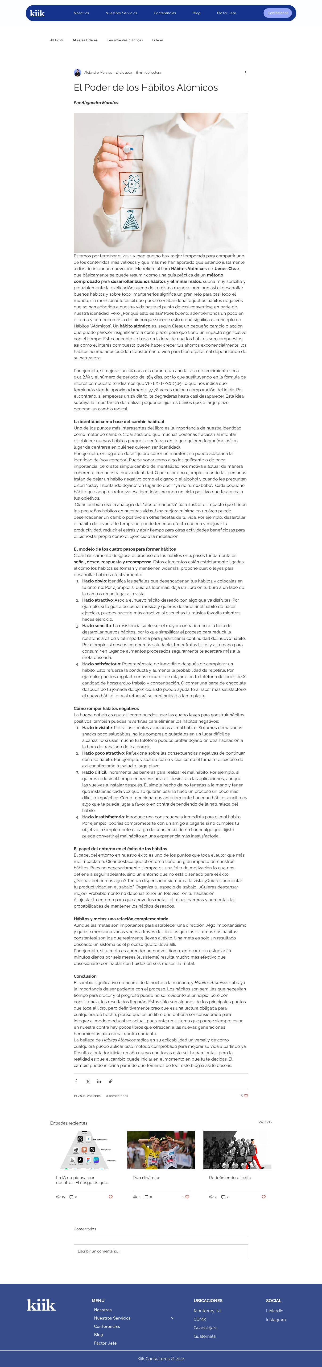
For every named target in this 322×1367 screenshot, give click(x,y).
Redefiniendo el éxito (230, 1177)
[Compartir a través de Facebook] (76, 1081)
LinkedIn (274, 1310)
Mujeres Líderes (85, 40)
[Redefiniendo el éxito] (237, 1150)
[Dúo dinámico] (161, 1150)
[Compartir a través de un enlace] (110, 1081)
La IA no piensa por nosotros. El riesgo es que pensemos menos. (81, 1180)
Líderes (158, 40)
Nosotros (103, 1309)
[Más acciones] (245, 73)
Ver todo (265, 1122)
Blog (98, 1334)
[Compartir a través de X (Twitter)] (87, 1081)
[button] (121, 13)
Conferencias (107, 1326)
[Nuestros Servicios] (173, 1318)
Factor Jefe (105, 1343)
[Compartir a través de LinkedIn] (99, 1081)
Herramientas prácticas (125, 40)
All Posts (57, 40)
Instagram (276, 1319)
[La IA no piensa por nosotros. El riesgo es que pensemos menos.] (84, 1150)
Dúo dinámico (147, 1177)
